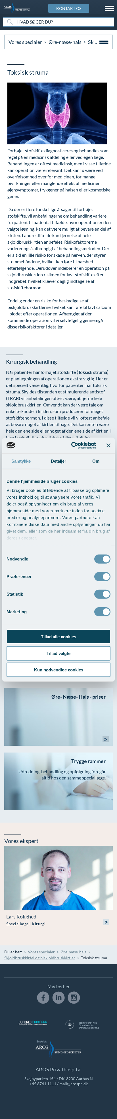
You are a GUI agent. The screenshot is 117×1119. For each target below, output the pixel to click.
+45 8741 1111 (43, 1083)
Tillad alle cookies (58, 636)
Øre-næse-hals (65, 42)
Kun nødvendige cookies (58, 669)
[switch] (102, 576)
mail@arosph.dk (73, 1083)
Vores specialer (25, 42)
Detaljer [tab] (58, 461)
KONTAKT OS (68, 8)
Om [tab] (95, 461)
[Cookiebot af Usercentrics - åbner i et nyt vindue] (72, 445)
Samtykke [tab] (21, 461)
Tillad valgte (58, 653)
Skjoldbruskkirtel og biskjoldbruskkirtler (39, 957)
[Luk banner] (108, 445)
